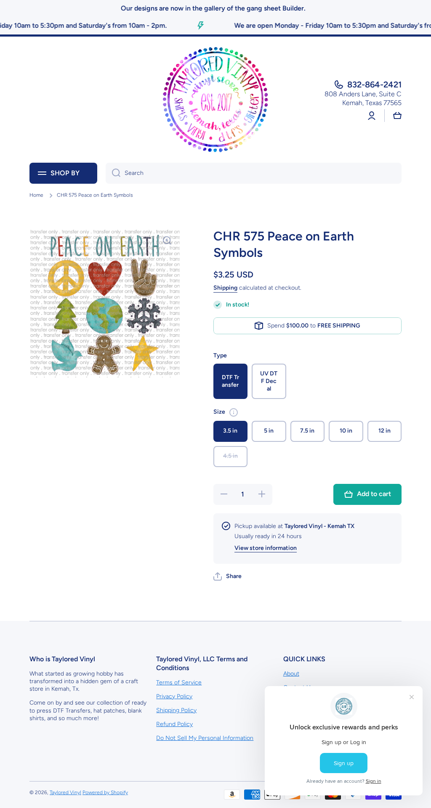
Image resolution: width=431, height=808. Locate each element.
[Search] (113, 173)
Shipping (225, 287)
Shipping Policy (176, 710)
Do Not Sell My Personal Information (204, 738)
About (291, 673)
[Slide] (233, 412)
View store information (265, 548)
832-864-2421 (374, 84)
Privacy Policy (174, 696)
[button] (227, 576)
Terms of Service (179, 682)
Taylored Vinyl (65, 792)
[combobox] (254, 173)
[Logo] (215, 99)
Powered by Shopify (105, 792)
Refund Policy (174, 724)
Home (36, 195)
